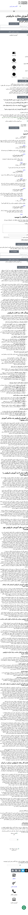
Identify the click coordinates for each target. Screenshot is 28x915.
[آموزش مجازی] (14, 899)
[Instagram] (26, 870)
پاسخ (24, 145)
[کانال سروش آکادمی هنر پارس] (12, 870)
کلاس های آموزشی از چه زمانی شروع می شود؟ (15, 109)
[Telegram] (23, 870)
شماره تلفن (25, 237)
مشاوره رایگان (14, 894)
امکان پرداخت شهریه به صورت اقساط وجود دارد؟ (15, 99)
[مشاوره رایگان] (14, 891)
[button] (14, 11)
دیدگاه (26, 223)
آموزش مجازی (14, 902)
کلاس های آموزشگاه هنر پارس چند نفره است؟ (15, 102)
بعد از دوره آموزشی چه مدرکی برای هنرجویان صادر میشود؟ (14, 106)
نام (27, 234)
